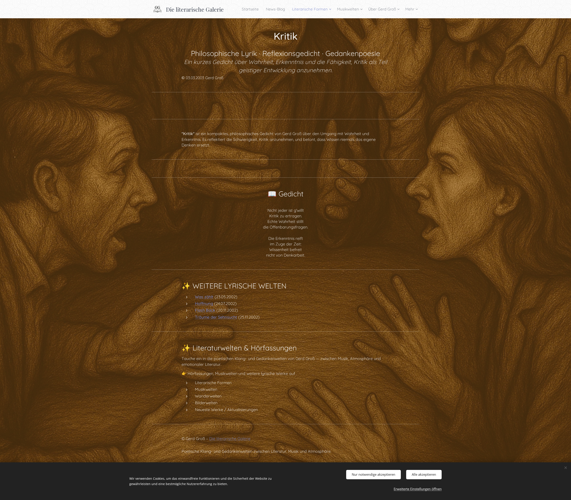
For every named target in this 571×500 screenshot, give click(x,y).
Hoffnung (204, 303)
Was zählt (204, 296)
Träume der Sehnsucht (216, 317)
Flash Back (205, 310)
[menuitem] (251, 9)
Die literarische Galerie (229, 438)
